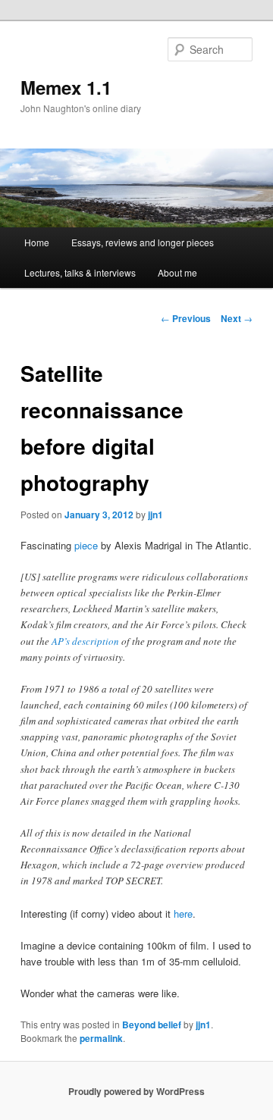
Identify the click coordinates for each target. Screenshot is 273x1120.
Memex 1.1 (65, 87)
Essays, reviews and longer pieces (142, 242)
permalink (101, 1038)
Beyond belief (151, 1024)
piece (86, 545)
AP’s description (85, 641)
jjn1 (155, 514)
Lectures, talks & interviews (80, 272)
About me (177, 272)
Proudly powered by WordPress (136, 1091)
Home (36, 242)
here (183, 913)
